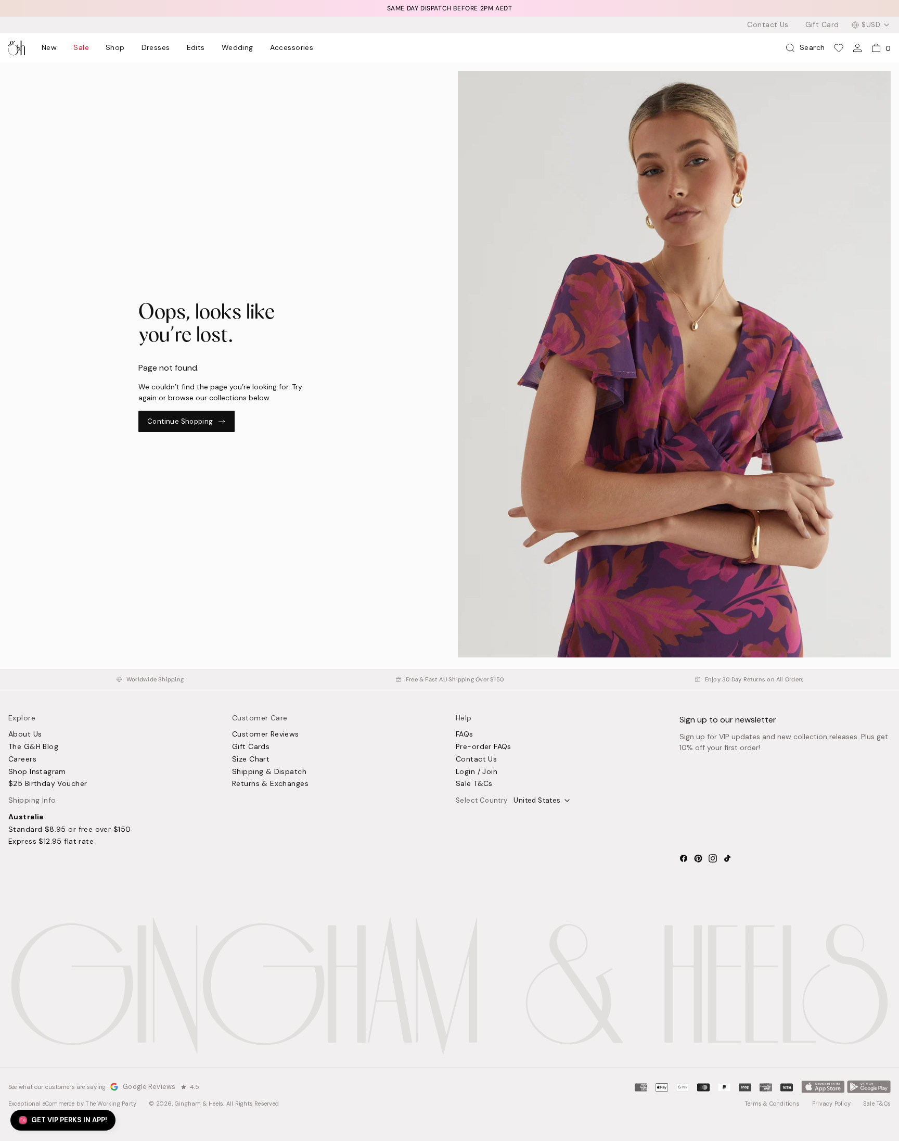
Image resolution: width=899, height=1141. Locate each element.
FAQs (464, 734)
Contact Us (767, 25)
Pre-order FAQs (483, 747)
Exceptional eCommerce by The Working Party (72, 1103)
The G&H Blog (33, 747)
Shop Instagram (37, 772)
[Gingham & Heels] (449, 986)
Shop (115, 48)
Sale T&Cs (474, 784)
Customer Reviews (265, 734)
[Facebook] (683, 858)
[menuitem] (49, 48)
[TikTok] (727, 858)
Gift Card (822, 25)
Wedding (237, 48)
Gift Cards (250, 747)
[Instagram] (713, 858)
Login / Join (476, 772)
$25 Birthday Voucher (47, 784)
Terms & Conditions (772, 1103)
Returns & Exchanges (270, 784)
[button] (62, 1120)
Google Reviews (149, 1086)
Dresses (156, 48)
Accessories (292, 48)
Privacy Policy (831, 1103)
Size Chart (250, 759)
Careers (22, 759)
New (49, 48)
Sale (81, 48)
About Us (25, 734)
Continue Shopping (180, 421)
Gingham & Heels (199, 1103)
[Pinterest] (698, 858)
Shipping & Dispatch (269, 772)
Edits (196, 48)
